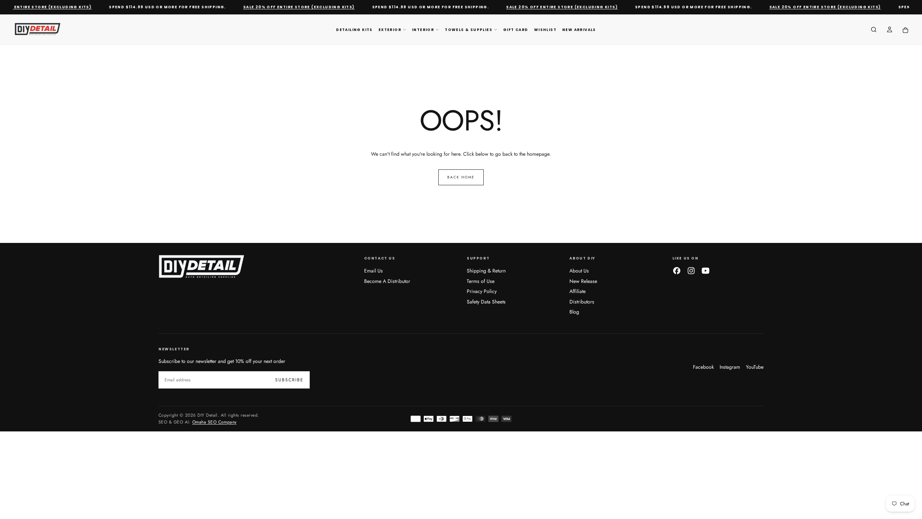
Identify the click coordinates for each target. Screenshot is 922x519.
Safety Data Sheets (486, 301)
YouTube (755, 367)
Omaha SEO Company (214, 422)
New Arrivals (579, 29)
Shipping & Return (486, 270)
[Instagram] (691, 270)
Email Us (373, 270)
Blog (574, 311)
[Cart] (905, 30)
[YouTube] (705, 270)
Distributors (581, 301)
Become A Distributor (387, 281)
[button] (873, 30)
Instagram (730, 367)
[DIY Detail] (201, 267)
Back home (461, 177)
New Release (583, 281)
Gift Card (515, 29)
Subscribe (289, 380)
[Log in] (889, 30)
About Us (579, 270)
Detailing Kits (354, 29)
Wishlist (545, 29)
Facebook (703, 367)
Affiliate (577, 291)
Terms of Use (480, 281)
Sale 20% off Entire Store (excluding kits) (293, 7)
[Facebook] (676, 270)
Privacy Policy (482, 291)
